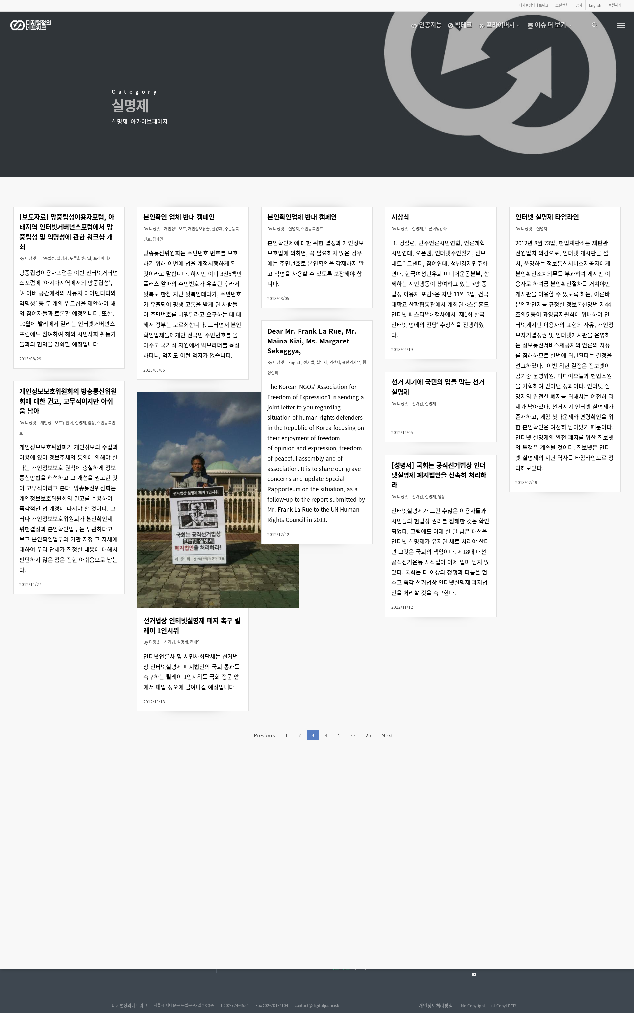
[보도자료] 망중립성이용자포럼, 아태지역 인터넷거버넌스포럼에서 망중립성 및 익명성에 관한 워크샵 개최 (66, 231)
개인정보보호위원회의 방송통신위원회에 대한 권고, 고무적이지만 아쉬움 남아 (68, 401)
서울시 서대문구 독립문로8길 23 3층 (184, 1005)
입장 (91, 422)
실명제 (62, 258)
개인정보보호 (175, 228)
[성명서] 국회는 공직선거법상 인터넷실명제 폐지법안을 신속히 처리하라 (438, 475)
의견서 (334, 362)
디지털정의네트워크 (129, 1005)
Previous (264, 735)
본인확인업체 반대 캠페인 (302, 217)
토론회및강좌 (80, 258)
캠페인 (158, 239)
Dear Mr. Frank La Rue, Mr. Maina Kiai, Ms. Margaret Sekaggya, (312, 340)
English (294, 362)
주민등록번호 (312, 228)
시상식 (400, 217)
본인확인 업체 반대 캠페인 (179, 217)
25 (368, 735)
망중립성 (47, 258)
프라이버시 (102, 258)
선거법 (308, 362)
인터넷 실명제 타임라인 (547, 217)
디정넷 (30, 258)
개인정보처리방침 (436, 1005)
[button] (621, 25)
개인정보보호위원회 (56, 422)
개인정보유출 (199, 228)
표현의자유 (351, 362)
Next (387, 735)
